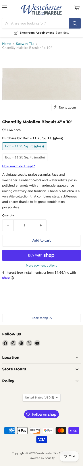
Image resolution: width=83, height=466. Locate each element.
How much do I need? (18, 166)
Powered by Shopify (42, 458)
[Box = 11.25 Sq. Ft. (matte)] (25, 162)
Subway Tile (25, 44)
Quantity (8, 215)
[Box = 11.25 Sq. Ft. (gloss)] (25, 151)
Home (6, 44)
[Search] (75, 23)
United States (39, 398)
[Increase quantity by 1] (40, 225)
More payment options (41, 265)
